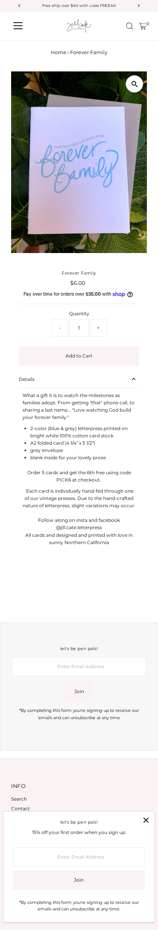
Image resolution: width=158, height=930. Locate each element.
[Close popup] (146, 820)
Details (27, 379)
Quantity (79, 313)
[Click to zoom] (134, 84)
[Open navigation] (18, 26)
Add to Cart (79, 356)
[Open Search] (129, 26)
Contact (20, 808)
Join (79, 691)
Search (19, 799)
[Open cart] (143, 26)
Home (58, 52)
